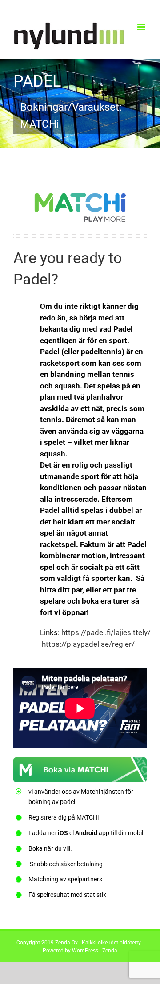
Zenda (109, 951)
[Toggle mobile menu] (142, 27)
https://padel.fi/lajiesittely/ (106, 632)
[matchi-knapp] (80, 762)
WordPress (85, 951)
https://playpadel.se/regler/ (88, 644)
